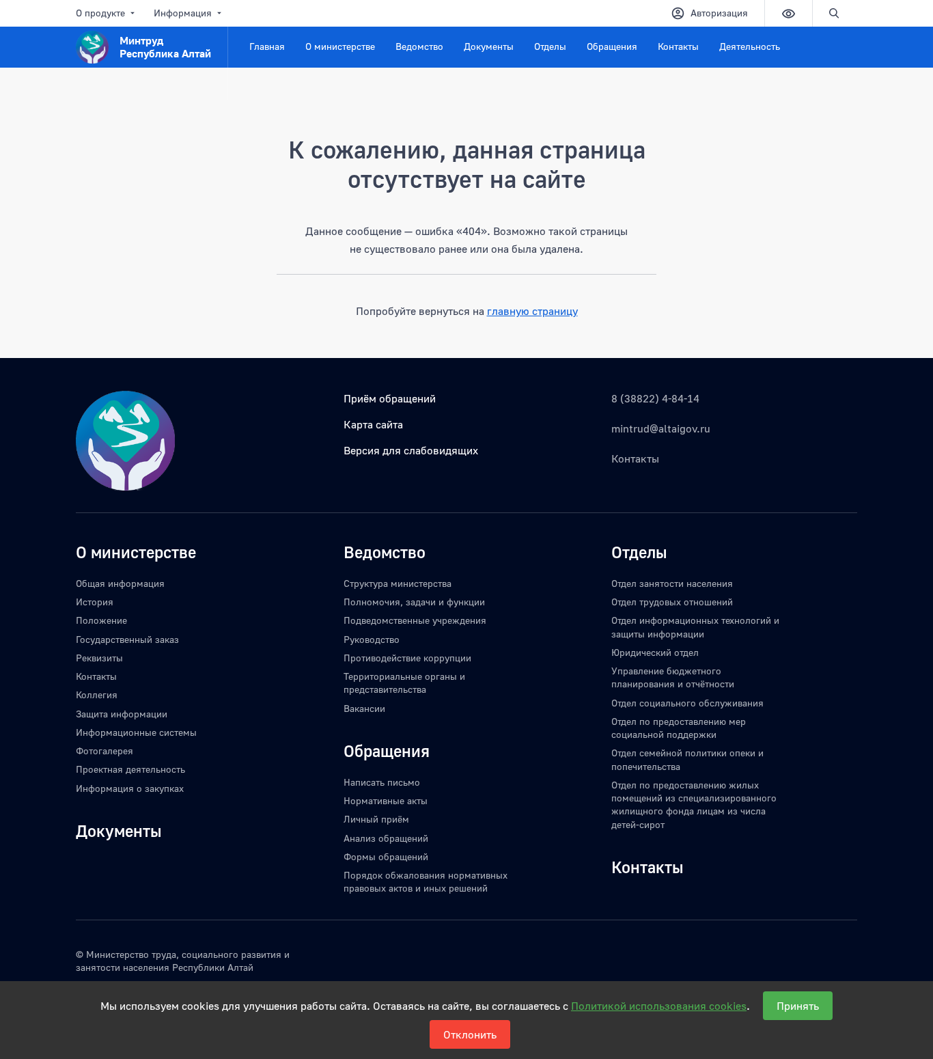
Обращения (612, 46)
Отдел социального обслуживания (687, 703)
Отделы (550, 46)
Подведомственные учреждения (415, 620)
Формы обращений (386, 856)
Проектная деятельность (130, 769)
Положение (101, 620)
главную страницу (532, 311)
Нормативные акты (386, 800)
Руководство (372, 639)
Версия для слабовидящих (411, 450)
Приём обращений (390, 398)
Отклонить (470, 1034)
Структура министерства (397, 583)
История (94, 601)
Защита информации (121, 713)
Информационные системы (136, 732)
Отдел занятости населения (672, 583)
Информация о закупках (130, 788)
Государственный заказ (127, 639)
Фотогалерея (104, 750)
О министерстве (340, 46)
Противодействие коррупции (407, 657)
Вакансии (364, 708)
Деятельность (749, 46)
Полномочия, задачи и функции (414, 601)
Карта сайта (373, 424)
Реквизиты (99, 657)
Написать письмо (382, 782)
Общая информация (120, 583)
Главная (267, 46)
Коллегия (96, 694)
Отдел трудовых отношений (672, 601)
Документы (489, 46)
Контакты (678, 46)
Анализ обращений (386, 838)
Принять (798, 1006)
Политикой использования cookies (659, 1006)
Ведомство (419, 46)
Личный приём (376, 819)
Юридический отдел (655, 652)
